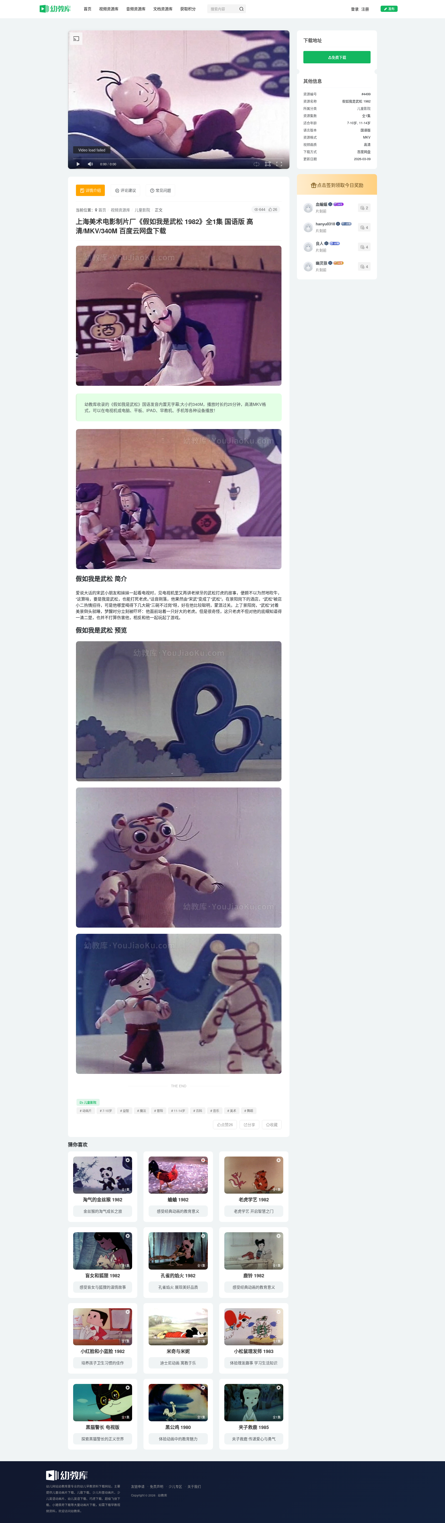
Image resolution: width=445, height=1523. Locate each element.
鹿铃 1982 (253, 1275)
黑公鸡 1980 (178, 1427)
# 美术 (231, 1110)
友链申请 (137, 1486)
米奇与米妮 (178, 1351)
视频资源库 (108, 8)
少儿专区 (175, 1486)
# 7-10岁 (106, 1110)
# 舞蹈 (248, 1110)
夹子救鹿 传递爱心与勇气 (254, 1438)
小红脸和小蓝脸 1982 (103, 1351)
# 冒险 (158, 1110)
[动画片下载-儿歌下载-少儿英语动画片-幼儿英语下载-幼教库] (67, 1474)
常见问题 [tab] (163, 190)
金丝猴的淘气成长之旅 (102, 1211)
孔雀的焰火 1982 (178, 1275)
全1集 (126, 1189)
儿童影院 (142, 209)
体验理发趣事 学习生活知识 (253, 1362)
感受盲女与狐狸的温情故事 (103, 1287)
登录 (355, 9)
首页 (87, 8)
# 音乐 (214, 1110)
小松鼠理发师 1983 (253, 1351)
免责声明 (156, 1486)
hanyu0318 (325, 224)
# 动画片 (86, 1110)
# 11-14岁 (178, 1110)
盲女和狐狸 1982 (102, 1275)
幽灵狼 (321, 263)
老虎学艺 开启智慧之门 (253, 1211)
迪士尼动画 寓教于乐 (178, 1362)
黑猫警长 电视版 (102, 1427)
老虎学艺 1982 (254, 1199)
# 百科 (197, 1110)
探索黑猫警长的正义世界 (102, 1438)
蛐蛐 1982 (178, 1199)
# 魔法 (141, 1110)
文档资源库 (163, 8)
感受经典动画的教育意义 (178, 1211)
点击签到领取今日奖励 (340, 185)
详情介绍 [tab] (92, 190)
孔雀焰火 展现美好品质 (178, 1287)
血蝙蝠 (321, 204)
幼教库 (162, 1495)
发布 (391, 8)
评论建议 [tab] (127, 190)
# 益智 (124, 1110)
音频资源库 (136, 8)
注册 (365, 9)
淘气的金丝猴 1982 (102, 1199)
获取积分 (188, 8)
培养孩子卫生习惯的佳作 (102, 1362)
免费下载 (339, 57)
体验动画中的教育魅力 (178, 1438)
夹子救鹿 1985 (254, 1427)
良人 (319, 243)
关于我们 (194, 1486)
